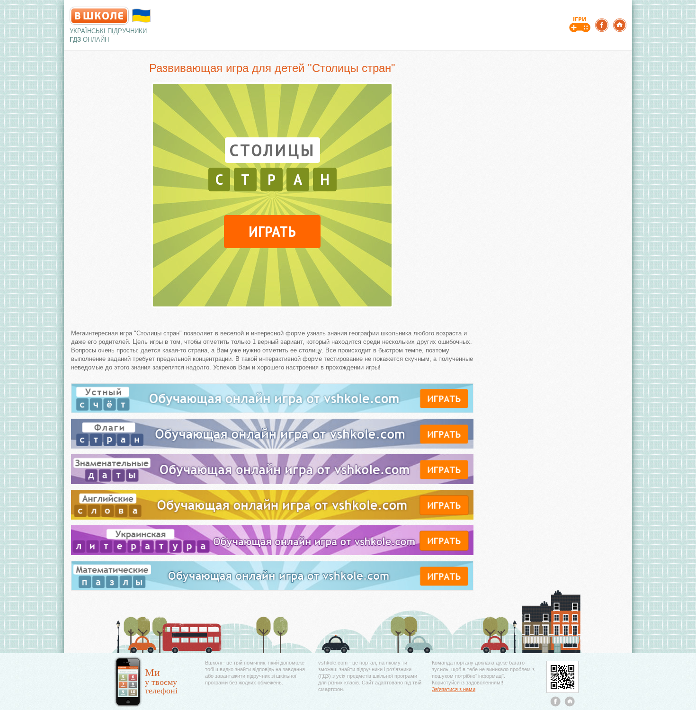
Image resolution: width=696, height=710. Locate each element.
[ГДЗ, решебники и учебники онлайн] (99, 16)
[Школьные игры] (579, 23)
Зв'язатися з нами (453, 689)
